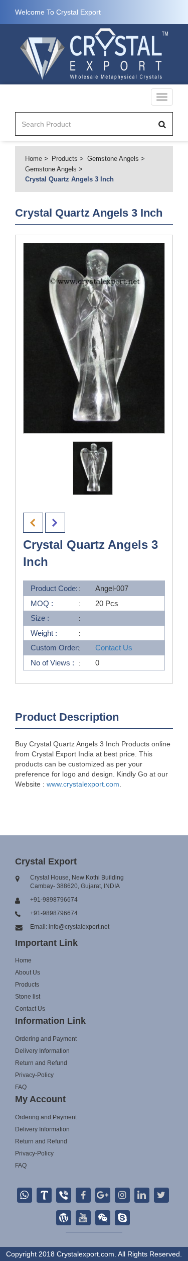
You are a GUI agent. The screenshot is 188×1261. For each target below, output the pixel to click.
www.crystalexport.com (83, 784)
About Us (27, 972)
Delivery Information (42, 1050)
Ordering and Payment (46, 1038)
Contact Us (113, 647)
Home (33, 158)
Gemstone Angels (113, 158)
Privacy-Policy (34, 1075)
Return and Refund (41, 1062)
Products (65, 158)
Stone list (27, 996)
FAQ (21, 1087)
